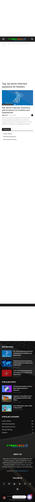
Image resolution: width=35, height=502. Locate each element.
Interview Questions (7, 104)
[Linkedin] (14, 484)
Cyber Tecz (5, 115)
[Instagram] (9, 484)
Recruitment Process (10, 139)
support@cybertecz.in (21, 471)
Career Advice (7, 134)
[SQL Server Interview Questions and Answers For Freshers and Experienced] (17, 97)
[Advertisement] (17, 18)
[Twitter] (30, 484)
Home (3, 44)
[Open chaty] (29, 497)
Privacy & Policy (24, 496)
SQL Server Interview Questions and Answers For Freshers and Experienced (16, 110)
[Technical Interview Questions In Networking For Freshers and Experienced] (7, 363)
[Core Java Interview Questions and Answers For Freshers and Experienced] (7, 373)
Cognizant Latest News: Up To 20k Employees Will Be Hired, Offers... (22, 398)
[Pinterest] (25, 484)
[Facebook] (4, 484)
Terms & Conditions (12, 496)
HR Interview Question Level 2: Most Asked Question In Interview (22, 388)
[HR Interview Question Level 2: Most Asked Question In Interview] (7, 388)
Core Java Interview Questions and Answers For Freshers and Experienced (22, 372)
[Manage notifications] (4, 497)
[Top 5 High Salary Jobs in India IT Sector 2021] (7, 408)
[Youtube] (17, 489)
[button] (3, 39)
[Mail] (20, 484)
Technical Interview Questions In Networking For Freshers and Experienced (22, 363)
